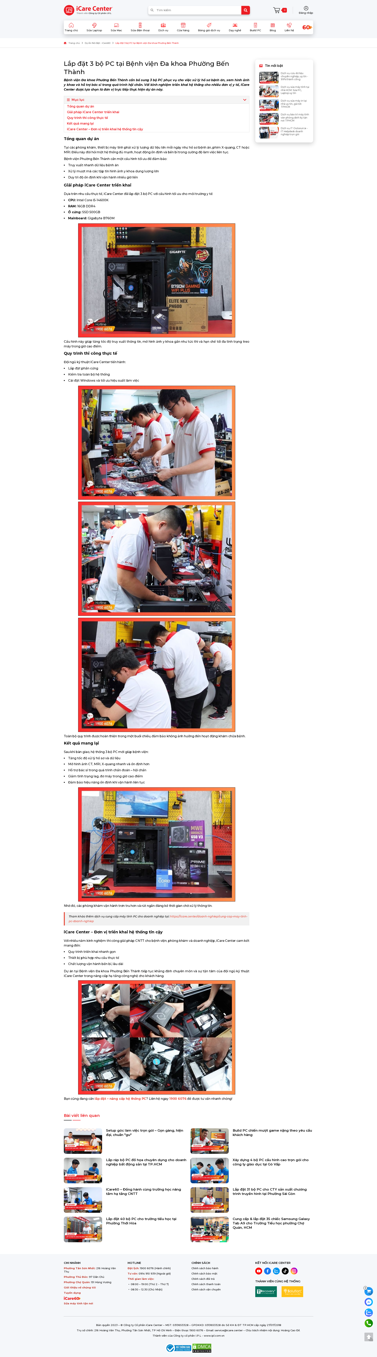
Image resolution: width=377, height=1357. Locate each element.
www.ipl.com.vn (214, 1335)
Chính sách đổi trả (203, 1278)
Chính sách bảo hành (204, 1268)
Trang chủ (74, 43)
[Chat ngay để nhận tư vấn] (368, 1302)
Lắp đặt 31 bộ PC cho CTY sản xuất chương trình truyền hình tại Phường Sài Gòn (270, 1191)
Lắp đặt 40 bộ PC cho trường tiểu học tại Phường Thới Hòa (141, 1221)
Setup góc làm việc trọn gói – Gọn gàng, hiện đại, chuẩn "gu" (144, 1132)
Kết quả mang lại (80, 123)
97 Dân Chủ (96, 1276)
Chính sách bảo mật (204, 1273)
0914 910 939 (147, 1273)
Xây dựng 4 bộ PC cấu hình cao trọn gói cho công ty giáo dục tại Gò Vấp (271, 1162)
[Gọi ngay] (368, 1323)
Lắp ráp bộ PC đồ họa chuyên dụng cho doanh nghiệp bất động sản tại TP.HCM (146, 1162)
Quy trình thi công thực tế (87, 118)
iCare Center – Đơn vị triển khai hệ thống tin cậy (105, 129)
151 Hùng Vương (101, 1282)
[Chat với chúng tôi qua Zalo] (368, 1312)
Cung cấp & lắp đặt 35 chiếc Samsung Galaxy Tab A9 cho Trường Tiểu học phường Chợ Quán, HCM (271, 1223)
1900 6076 (147, 1268)
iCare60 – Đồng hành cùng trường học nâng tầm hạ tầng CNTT (143, 1191)
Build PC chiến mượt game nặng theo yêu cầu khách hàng (272, 1132)
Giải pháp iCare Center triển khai (93, 112)
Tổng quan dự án (80, 106)
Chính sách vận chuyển (206, 1289)
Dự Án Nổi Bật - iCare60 (97, 43)
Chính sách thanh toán (206, 1284)
